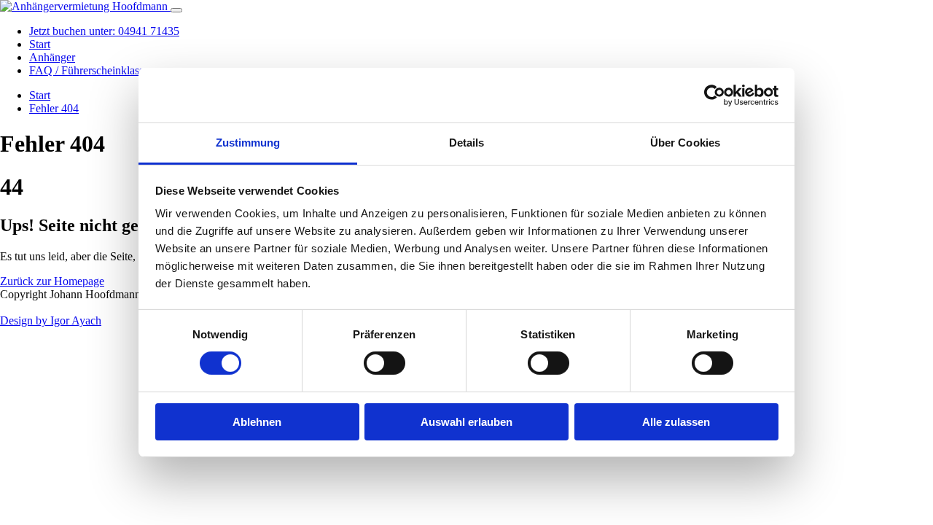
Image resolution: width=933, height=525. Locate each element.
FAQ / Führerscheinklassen (92, 70)
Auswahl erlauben (466, 422)
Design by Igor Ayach (50, 320)
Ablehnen (257, 422)
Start (39, 44)
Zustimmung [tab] (248, 142)
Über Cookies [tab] (685, 142)
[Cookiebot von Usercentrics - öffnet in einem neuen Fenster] (714, 95)
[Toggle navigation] (176, 10)
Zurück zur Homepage (52, 281)
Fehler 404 (54, 108)
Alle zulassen (676, 422)
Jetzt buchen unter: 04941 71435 (104, 31)
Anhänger (52, 57)
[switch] (384, 363)
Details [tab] (467, 142)
